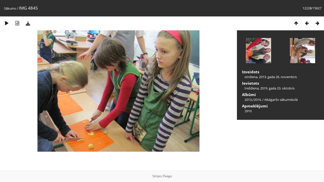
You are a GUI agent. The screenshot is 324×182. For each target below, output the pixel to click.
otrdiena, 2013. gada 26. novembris (271, 77)
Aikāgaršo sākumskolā (281, 99)
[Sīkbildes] (296, 23)
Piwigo (167, 176)
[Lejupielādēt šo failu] (28, 23)
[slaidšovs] (6, 23)
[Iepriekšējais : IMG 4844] (306, 23)
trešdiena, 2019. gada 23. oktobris (270, 88)
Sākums (10, 8)
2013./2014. (253, 99)
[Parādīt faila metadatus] (17, 23)
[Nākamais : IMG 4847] (317, 23)
